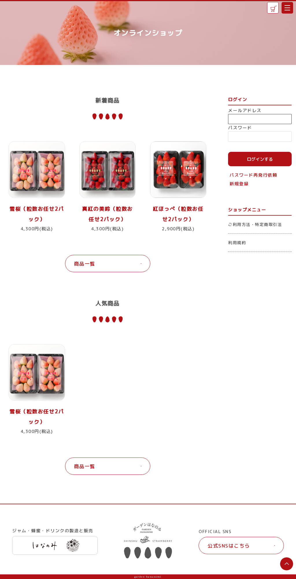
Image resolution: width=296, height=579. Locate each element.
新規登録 (239, 184)
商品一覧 (84, 263)
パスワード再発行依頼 (253, 175)
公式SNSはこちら (229, 545)
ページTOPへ (287, 564)
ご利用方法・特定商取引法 (255, 224)
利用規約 (237, 242)
